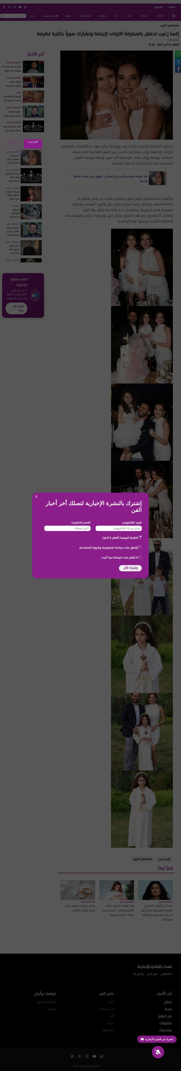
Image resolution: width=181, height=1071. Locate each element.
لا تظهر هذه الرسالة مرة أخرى (119, 557)
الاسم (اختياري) (81, 522)
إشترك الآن (131, 568)
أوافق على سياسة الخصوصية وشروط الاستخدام (108, 547)
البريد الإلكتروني (132, 522)
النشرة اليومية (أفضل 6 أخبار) (120, 538)
